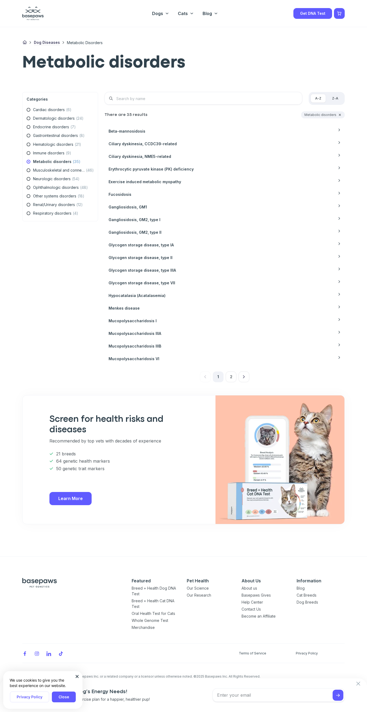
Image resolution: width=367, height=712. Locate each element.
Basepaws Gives (256, 595)
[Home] (24, 42)
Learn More (70, 498)
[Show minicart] (339, 13)
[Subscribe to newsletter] (338, 695)
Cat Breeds (306, 595)
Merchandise (143, 627)
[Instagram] (36, 653)
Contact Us (251, 609)
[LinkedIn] (48, 653)
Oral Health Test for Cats (153, 613)
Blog (301, 588)
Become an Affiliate (259, 616)
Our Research (199, 595)
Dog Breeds (307, 602)
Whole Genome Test (150, 620)
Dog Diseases (47, 42)
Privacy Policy (29, 697)
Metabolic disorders (85, 42)
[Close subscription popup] (77, 676)
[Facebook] (24, 653)
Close (64, 697)
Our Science (198, 588)
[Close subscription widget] (358, 683)
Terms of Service (252, 653)
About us (249, 588)
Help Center (252, 602)
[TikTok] (61, 653)
